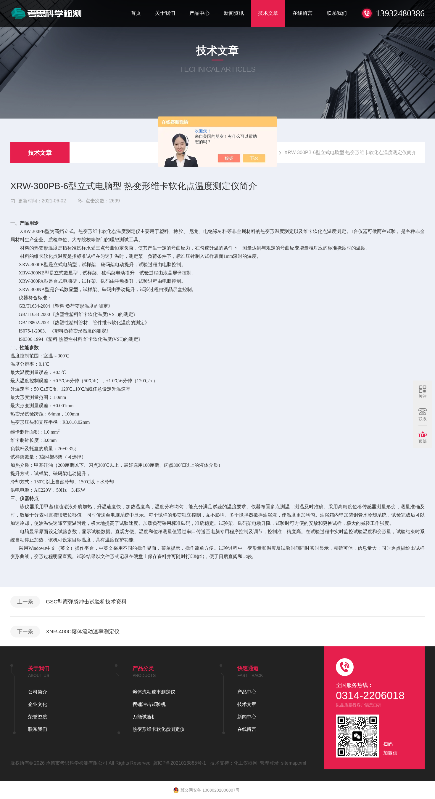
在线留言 (302, 13)
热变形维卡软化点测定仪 (159, 729)
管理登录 (269, 763)
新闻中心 (246, 716)
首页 (136, 13)
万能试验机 (144, 716)
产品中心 (199, 13)
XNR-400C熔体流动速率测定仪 (83, 632)
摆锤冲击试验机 (149, 704)
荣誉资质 (37, 716)
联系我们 (337, 13)
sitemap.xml (293, 763)
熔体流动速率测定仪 (154, 691)
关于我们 (165, 13)
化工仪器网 (245, 763)
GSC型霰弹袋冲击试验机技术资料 (86, 602)
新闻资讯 (234, 13)
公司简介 (37, 691)
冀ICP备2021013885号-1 (179, 763)
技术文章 (268, 13)
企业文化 (37, 704)
